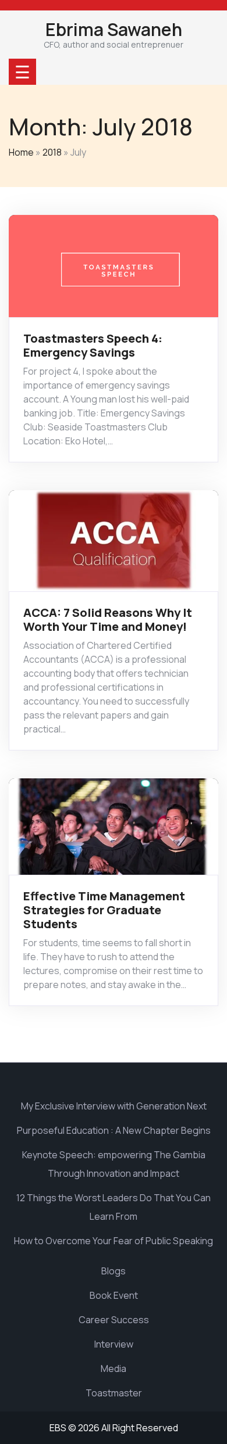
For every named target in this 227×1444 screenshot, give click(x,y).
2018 (52, 152)
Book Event (114, 1295)
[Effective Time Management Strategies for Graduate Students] (113, 826)
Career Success (114, 1319)
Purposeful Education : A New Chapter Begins (114, 1130)
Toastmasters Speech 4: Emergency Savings (92, 345)
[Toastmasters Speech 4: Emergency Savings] (113, 264)
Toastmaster (114, 1392)
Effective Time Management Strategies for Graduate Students (104, 910)
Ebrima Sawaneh (113, 29)
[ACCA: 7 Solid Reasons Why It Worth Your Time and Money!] (113, 539)
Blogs (113, 1271)
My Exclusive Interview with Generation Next (114, 1106)
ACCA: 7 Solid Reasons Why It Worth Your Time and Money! (107, 619)
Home (21, 152)
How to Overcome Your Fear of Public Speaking (113, 1240)
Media (113, 1368)
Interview (113, 1344)
